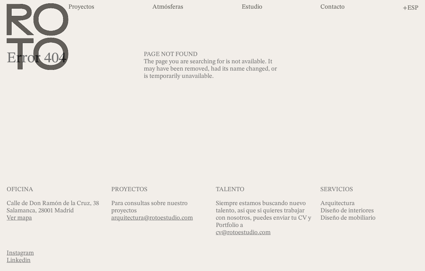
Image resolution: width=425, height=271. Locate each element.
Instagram (20, 253)
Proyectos (81, 7)
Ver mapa (19, 218)
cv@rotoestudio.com (243, 233)
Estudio (252, 7)
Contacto (332, 7)
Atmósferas (167, 7)
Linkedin (19, 260)
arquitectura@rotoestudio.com (152, 218)
